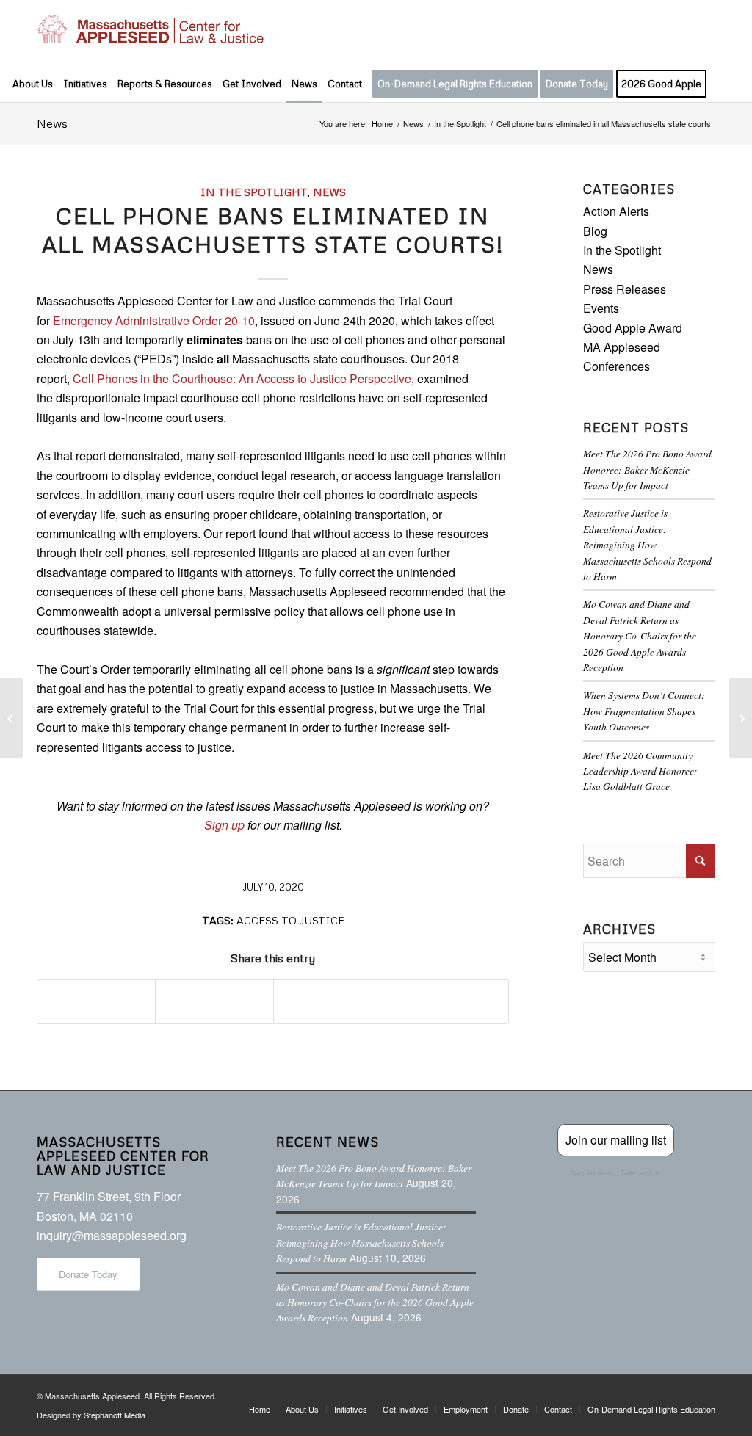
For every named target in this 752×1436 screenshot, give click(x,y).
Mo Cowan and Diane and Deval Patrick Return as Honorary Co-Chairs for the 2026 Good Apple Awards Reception (639, 635)
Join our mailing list (615, 1139)
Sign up (224, 824)
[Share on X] (214, 1001)
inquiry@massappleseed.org (112, 1235)
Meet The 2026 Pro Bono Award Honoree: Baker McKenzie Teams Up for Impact (647, 469)
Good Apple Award (632, 327)
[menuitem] (32, 83)
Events (601, 308)
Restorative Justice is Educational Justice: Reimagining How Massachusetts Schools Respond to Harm (647, 544)
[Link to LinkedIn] (682, 32)
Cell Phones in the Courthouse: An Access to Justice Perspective (242, 378)
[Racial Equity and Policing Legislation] (11, 718)
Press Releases (624, 288)
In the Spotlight (253, 191)
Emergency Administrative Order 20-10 (154, 320)
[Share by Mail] (449, 1001)
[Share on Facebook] (96, 1001)
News (52, 123)
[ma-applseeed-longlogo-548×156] (150, 32)
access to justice (290, 919)
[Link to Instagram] (660, 32)
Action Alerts (616, 211)
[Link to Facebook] (616, 32)
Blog (595, 230)
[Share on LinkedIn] (332, 1001)
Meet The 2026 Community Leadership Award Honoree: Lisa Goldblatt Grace (640, 771)
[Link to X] (638, 32)
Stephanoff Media (114, 1415)
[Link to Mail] (704, 32)
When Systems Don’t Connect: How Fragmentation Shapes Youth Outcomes (644, 710)
